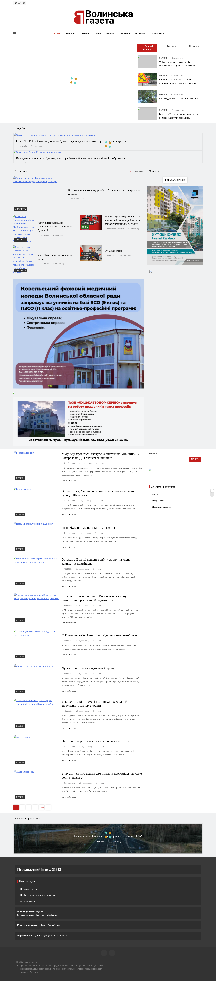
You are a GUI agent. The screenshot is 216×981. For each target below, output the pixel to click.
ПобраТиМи (158, 500)
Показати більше (175, 180)
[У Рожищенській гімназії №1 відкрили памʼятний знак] (36, 645)
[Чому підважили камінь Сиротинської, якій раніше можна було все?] (24, 229)
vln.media (23, 146)
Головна (57, 33)
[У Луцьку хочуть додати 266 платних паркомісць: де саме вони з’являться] (36, 785)
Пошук (153, 453)
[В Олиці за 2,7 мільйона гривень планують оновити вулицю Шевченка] (147, 79)
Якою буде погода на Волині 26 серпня (178, 98)
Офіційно (86, 258)
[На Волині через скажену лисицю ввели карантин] (36, 750)
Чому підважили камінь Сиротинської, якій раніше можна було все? (56, 226)
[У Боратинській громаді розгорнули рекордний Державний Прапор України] (36, 714)
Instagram (52, 915)
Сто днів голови (113, 250)
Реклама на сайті (28, 901)
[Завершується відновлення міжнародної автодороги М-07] (108, 852)
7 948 (41, 807)
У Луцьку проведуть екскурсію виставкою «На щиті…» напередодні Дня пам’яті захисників (180, 65)
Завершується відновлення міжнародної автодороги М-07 (108, 836)
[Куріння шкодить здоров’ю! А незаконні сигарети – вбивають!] (39, 194)
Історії (98, 33)
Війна (85, 227)
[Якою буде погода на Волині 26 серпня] (147, 96)
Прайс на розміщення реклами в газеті (38, 895)
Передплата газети (29, 889)
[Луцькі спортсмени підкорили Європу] (36, 679)
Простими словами (161, 507)
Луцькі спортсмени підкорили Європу (88, 668)
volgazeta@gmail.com (49, 925)
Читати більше (69, 480)
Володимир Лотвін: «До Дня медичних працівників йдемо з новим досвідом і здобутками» (70, 158)
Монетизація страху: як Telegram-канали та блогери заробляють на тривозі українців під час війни (123, 220)
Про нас (70, 33)
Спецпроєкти (157, 33)
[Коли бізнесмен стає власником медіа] (24, 259)
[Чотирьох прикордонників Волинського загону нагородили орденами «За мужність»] (36, 608)
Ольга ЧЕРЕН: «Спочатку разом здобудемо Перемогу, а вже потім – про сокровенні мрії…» (71, 141)
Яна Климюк (69, 463)
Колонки (125, 33)
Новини (86, 33)
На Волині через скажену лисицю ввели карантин (96, 741)
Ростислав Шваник (115, 228)
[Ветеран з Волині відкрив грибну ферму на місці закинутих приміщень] (147, 113)
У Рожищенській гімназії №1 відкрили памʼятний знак (100, 635)
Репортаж (111, 33)
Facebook (40, 915)
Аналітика (139, 33)
